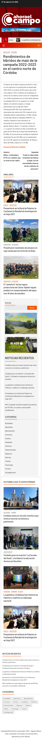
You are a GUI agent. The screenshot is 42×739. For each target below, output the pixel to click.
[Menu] (4, 45)
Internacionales (10, 450)
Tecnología (9, 465)
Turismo (8, 469)
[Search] (38, 45)
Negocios (8, 454)
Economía (14, 52)
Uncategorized (10, 473)
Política (7, 461)
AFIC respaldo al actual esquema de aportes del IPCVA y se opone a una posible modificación (21, 407)
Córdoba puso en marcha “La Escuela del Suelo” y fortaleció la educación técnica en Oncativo (20, 376)
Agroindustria (10, 431)
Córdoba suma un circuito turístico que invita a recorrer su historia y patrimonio (21, 518)
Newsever (15, 737)
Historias (8, 446)
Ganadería (8, 442)
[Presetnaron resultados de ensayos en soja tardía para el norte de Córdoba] (21, 230)
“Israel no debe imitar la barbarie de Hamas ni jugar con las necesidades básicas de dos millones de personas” (30, 160)
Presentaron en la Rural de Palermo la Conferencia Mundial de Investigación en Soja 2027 (20, 211)
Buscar (8, 303)
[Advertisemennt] (21, 30)
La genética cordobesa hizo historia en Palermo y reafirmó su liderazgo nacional (21, 597)
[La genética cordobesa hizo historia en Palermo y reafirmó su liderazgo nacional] (21, 577)
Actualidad (15, 244)
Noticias (8, 457)
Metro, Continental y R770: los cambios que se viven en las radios (12, 156)
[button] (4, 45)
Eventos (6, 205)
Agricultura (6, 52)
